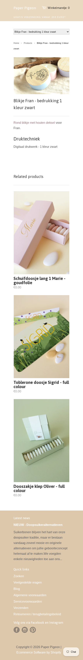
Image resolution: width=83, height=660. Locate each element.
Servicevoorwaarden (28, 601)
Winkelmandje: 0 (58, 7)
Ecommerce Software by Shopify (38, 652)
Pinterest (33, 630)
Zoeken (19, 576)
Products (28, 43)
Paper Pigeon (25, 8)
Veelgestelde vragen (28, 582)
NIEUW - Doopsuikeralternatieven (38, 524)
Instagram (25, 630)
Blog (17, 588)
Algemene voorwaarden (30, 595)
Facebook (17, 630)
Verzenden (21, 607)
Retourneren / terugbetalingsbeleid (37, 614)
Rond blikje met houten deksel (34, 122)
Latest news (22, 518)
